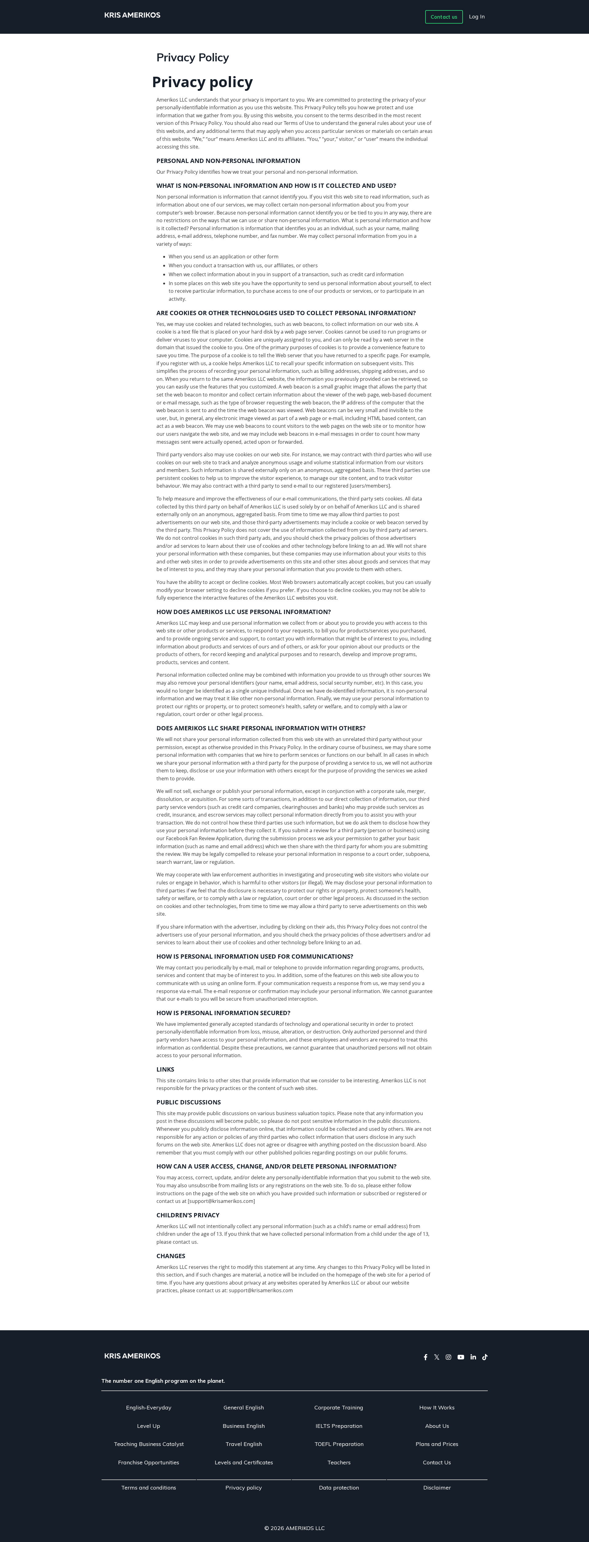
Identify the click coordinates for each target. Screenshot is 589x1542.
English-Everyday (148, 1407)
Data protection (339, 1487)
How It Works (437, 1407)
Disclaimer (437, 1487)
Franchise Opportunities (148, 1462)
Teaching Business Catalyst (149, 1443)
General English (244, 1407)
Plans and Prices (437, 1443)
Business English (244, 1425)
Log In (477, 16)
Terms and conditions (148, 1487)
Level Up (148, 1425)
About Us (437, 1425)
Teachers (339, 1462)
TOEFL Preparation (339, 1443)
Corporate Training (338, 1407)
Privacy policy (243, 1487)
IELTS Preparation (339, 1425)
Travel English (243, 1443)
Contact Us (437, 1462)
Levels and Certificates (244, 1462)
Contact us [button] (444, 17)
